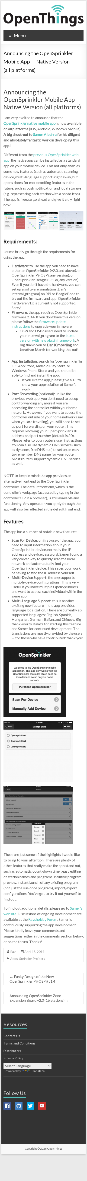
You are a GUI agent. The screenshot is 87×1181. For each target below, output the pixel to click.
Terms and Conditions (19, 1043)
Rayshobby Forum (42, 919)
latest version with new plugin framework (47, 337)
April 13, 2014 (34, 952)
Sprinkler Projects (32, 959)
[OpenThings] (43, 16)
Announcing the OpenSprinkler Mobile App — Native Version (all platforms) (42, 99)
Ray (13, 952)
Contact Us (11, 1036)
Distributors (12, 1051)
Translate (38, 1071)
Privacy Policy (13, 1058)
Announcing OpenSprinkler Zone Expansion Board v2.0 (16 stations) (39, 997)
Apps (14, 959)
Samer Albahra (45, 134)
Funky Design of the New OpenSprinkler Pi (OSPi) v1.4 (32, 978)
